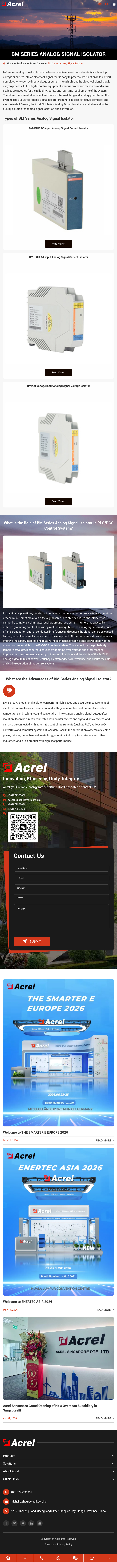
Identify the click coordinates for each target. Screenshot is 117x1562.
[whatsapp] (58, 1558)
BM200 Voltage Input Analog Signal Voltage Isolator (58, 385)
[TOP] (108, 1558)
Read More (58, 243)
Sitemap (49, 1544)
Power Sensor (37, 63)
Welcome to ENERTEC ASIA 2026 (27, 1302)
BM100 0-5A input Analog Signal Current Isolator (58, 257)
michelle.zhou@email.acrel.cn (24, 799)
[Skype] (8, 1558)
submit (32, 941)
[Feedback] (92, 1558)
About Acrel (11, 1471)
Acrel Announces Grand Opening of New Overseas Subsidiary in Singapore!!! (50, 1408)
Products (21, 63)
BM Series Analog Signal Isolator (65, 63)
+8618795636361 (17, 795)
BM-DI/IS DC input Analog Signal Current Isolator (58, 128)
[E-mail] (25, 1558)
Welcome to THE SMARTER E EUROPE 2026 (35, 1132)
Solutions (9, 1463)
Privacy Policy (64, 1544)
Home (10, 63)
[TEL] (41, 1558)
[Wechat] (75, 1558)
